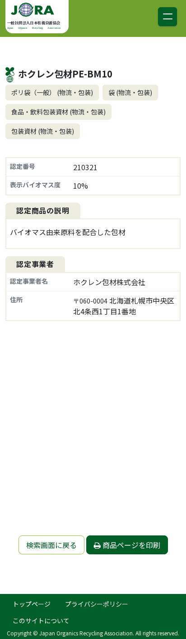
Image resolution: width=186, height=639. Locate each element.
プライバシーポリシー (96, 603)
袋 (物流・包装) (130, 92)
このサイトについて (41, 620)
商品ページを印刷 (130, 544)
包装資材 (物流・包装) (42, 131)
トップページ (32, 603)
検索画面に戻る (51, 544)
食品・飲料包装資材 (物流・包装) (58, 111)
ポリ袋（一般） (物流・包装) (52, 92)
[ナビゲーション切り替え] (167, 16)
